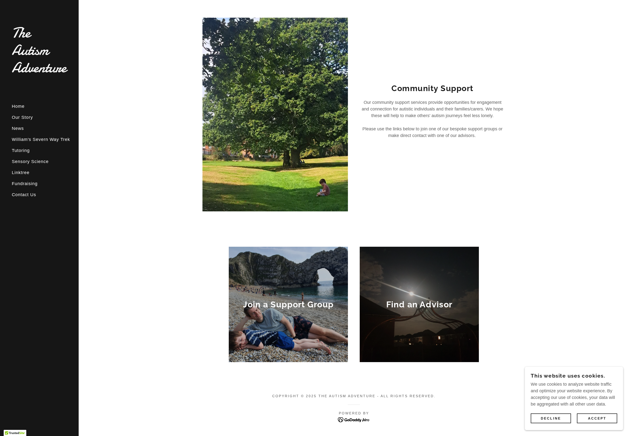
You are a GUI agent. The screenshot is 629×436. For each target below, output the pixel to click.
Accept (597, 418)
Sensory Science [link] (30, 161)
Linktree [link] (20, 172)
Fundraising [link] (25, 183)
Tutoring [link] (21, 150)
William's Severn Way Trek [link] (41, 139)
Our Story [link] (22, 117)
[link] (39, 70)
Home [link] (18, 106)
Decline (551, 418)
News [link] (18, 128)
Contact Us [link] (24, 194)
